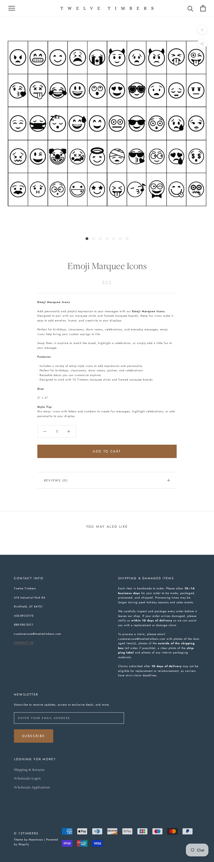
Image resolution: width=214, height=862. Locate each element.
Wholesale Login (27, 778)
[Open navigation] (11, 8)
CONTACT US (23, 643)
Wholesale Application (32, 787)
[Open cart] (203, 8)
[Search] (190, 8)
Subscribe (33, 735)
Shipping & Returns (29, 770)
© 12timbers (26, 833)
